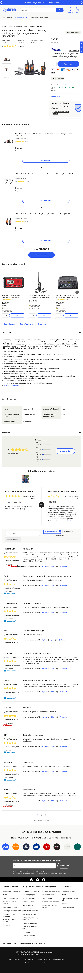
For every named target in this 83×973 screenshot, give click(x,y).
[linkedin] (37, 879)
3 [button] (45, 815)
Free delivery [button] (8, 310)
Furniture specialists (29, 923)
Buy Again (44, 17)
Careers (65, 903)
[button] (82, 2)
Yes (45, 566)
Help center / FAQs (10, 907)
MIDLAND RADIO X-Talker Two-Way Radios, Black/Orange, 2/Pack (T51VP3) (42, 214)
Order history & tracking (11, 891)
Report (64, 566)
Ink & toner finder (48, 894)
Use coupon (64, 865)
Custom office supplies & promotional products (31, 910)
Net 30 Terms (27, 905)
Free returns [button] (58, 91)
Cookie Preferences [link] (58, 959)
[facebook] (43, 879)
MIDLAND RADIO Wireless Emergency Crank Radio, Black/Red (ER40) (11, 296)
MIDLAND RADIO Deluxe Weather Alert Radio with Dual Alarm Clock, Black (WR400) (67, 296)
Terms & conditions (14, 959)
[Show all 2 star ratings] (46, 454)
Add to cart (68, 64)
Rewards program (29, 894)
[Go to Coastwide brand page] (16, 847)
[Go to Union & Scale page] (67, 847)
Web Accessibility (68, 907)
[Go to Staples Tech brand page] (57, 847)
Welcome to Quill (68, 891)
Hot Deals (35, 17)
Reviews (42, 324)
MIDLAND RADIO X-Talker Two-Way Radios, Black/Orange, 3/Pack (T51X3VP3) (43, 134)
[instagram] (31, 879)
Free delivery (59, 78)
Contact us (6, 925)
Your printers (47, 898)
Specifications (26, 324)
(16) (36, 442)
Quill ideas (26, 932)
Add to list (57, 96)
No (54, 566)
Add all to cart (41, 255)
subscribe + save (28, 902)
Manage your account (10, 898)
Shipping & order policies (12, 911)
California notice (42, 959)
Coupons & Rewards (21, 17)
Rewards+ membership (30, 891)
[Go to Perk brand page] (36, 847)
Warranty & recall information (9, 915)
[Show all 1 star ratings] (46, 459)
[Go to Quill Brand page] (5, 847)
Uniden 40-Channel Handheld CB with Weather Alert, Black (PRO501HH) (39, 296)
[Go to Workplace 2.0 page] (77, 847)
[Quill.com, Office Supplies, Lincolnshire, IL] (8, 952)
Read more (71, 521)
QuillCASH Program (29, 898)
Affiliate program (28, 935)
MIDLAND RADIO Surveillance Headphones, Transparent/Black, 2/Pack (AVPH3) (44, 174)
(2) (36, 447)
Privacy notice (29, 959)
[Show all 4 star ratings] (46, 444)
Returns (5, 894)
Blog (64, 894)
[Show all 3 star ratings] (46, 449)
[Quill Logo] (9, 10)
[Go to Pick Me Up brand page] (26, 847)
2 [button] (41, 815)
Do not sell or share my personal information (38, 963)
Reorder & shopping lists (51, 891)
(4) (36, 457)
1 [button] (37, 815)
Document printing (29, 914)
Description (9, 324)
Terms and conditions (31, 871)
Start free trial (74, 50)
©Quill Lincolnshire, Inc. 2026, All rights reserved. (30, 952)
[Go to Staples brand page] (47, 847)
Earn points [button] (73, 32)
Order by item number (50, 902)
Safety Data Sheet (11, 385)
